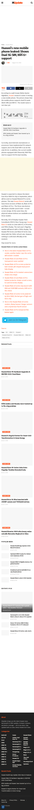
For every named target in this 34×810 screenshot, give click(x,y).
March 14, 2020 (14, 627)
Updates (26, 764)
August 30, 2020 (16, 62)
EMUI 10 (3, 745)
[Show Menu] (2, 3)
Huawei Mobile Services (16, 765)
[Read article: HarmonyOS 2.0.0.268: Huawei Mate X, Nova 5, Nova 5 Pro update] (5, 616)
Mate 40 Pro (5, 337)
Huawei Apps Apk (16, 761)
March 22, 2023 (14, 566)
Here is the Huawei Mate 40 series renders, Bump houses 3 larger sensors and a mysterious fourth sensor (18, 304)
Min (8, 62)
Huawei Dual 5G (7, 335)
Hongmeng (15, 752)
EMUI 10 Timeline (4, 748)
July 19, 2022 (14, 619)
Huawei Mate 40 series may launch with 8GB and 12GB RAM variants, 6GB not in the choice (18, 288)
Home (2, 44)
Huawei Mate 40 (19, 335)
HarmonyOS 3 (16, 744)
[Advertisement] (17, 24)
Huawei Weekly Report (25, 743)
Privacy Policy (13, 800)
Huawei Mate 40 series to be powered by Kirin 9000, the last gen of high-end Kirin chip (18, 296)
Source (3, 328)
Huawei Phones (25, 738)
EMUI (2, 742)
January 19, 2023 (14, 558)
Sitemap (22, 800)
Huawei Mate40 (19, 201)
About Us (3, 800)
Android (3, 735)
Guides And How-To (16, 738)
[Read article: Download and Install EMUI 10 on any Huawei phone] (5, 571)
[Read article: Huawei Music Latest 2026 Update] (5, 580)
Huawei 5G (15, 758)
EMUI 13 (3, 759)
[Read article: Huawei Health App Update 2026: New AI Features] (5, 547)
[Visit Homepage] (17, 2)
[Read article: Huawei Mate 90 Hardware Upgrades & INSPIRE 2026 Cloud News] (17, 359)
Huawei (11, 95)
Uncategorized (28, 761)
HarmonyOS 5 (16, 749)
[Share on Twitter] (19, 88)
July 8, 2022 (13, 633)
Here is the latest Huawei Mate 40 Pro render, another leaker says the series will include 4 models (18, 253)
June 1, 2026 (5, 504)
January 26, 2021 (7, 610)
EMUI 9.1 (3, 764)
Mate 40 (28, 335)
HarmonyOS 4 (16, 747)
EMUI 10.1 (4, 752)
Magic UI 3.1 (27, 750)
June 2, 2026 (5, 440)
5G (6, 332)
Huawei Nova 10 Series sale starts (20, 631)
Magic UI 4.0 (27, 752)
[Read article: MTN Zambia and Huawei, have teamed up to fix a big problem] (17, 391)
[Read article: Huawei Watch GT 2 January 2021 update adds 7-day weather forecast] (17, 603)
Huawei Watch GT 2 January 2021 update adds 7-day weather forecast (16, 607)
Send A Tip (4, 802)
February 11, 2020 (15, 574)
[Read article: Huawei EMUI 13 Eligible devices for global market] (5, 563)
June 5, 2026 (5, 376)
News (25, 755)
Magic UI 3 (26, 747)
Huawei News (9, 44)
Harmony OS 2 (16, 742)
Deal (2, 740)
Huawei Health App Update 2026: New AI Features (16, 775)
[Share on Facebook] (11, 88)
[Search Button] (32, 3)
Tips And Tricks (26, 758)
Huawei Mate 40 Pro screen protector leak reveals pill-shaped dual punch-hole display (18, 266)
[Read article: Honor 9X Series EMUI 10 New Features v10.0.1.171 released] (5, 624)
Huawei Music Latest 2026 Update (20, 578)
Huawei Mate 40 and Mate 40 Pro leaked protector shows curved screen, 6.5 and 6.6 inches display (18, 280)
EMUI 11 (12, 332)
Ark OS (3, 737)
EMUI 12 (3, 757)
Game (14, 735)
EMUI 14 (3, 762)
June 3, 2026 (5, 408)
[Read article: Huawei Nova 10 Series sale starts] (5, 632)
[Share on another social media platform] (28, 88)
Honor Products (15, 755)
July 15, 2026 (14, 550)
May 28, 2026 (5, 536)
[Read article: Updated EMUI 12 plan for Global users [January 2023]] (5, 555)
